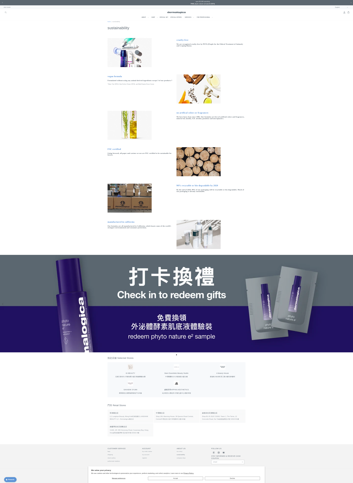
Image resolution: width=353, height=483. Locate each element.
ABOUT (144, 17)
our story (179, 451)
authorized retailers (114, 461)
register (144, 458)
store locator (7, 7)
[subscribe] (242, 462)
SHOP (153, 17)
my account (145, 454)
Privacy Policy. (188, 473)
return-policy (112, 458)
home (109, 21)
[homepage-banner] (176, 352)
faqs (109, 451)
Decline (232, 478)
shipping (110, 454)
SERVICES (188, 17)
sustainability (181, 454)
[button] (2, 3)
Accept (175, 478)
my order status (147, 451)
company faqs (181, 458)
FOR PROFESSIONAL (203, 17)
